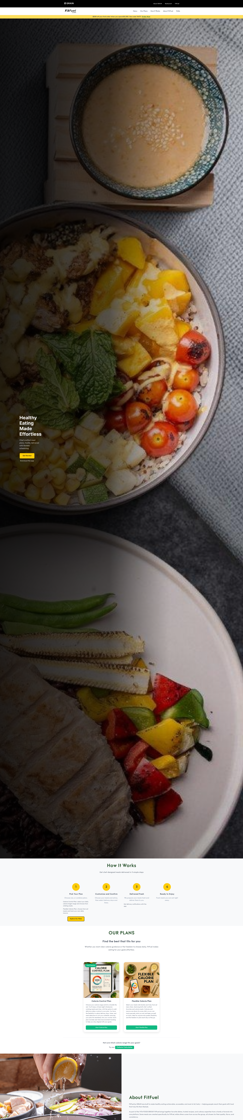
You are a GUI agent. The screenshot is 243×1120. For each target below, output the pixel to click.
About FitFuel (168, 11)
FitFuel (177, 3)
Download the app (27, 461)
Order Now (146, 17)
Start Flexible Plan (142, 1027)
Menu (135, 11)
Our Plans (144, 11)
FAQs (178, 11)
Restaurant (168, 3)
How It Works (155, 11)
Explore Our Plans (76, 919)
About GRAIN (157, 3)
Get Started (27, 456)
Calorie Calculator (125, 1047)
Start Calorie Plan (101, 1027)
